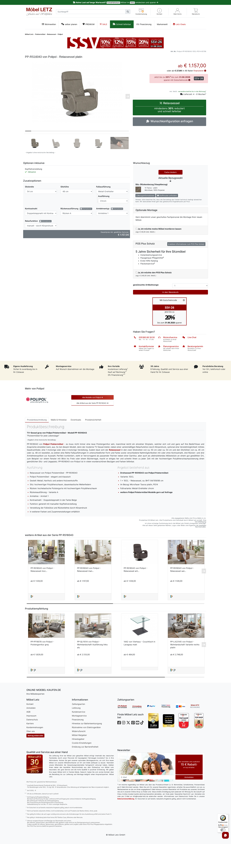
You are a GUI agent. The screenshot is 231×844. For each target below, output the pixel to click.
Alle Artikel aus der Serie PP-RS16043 (92, 403)
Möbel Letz (29, 34)
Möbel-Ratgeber (79, 735)
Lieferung (76, 708)
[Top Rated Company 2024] (168, 721)
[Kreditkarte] (183, 706)
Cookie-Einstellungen (81, 743)
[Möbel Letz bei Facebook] (119, 722)
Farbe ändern (170, 172)
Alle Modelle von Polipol (91, 397)
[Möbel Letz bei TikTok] (142, 722)
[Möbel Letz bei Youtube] (137, 722)
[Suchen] (127, 11)
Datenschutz (32, 719)
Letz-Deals (181, 24)
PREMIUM (89, 24)
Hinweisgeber (78, 739)
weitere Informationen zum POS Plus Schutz (186, 244)
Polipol (60, 34)
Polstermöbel (40, 34)
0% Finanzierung (143, 24)
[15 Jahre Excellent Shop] (153, 721)
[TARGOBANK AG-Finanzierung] (168, 706)
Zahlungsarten (78, 704)
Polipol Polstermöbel (53, 444)
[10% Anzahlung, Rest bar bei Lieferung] (139, 706)
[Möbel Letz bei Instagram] (123, 722)
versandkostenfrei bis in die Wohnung (192, 91)
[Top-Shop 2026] (184, 721)
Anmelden (31, 708)
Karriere (30, 723)
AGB (28, 712)
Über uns (30, 731)
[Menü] (227, 815)
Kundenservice (78, 712)
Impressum (31, 715)
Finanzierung (78, 719)
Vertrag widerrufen (35, 736)
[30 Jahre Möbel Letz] (34, 764)
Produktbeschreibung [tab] (37, 420)
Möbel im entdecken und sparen (116, 2)
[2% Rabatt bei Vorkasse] (124, 706)
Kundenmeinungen (34, 727)
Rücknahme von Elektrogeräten (86, 727)
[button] (159, 11)
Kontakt (29, 704)
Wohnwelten (50, 24)
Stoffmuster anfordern (168, 195)
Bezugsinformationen (145, 195)
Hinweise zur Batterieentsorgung (87, 723)
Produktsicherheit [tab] (93, 420)
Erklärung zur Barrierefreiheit (85, 747)
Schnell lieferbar (123, 24)
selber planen (71, 24)
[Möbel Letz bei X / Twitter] (128, 722)
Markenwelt (162, 24)
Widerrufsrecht (78, 731)
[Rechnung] (197, 706)
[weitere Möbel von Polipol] (37, 400)
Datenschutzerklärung (125, 799)
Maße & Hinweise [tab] (59, 420)
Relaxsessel (51, 34)
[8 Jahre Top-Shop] (199, 721)
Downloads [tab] (76, 420)
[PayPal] (153, 706)
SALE (104, 24)
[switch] (223, 829)
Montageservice (79, 715)
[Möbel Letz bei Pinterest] (133, 722)
